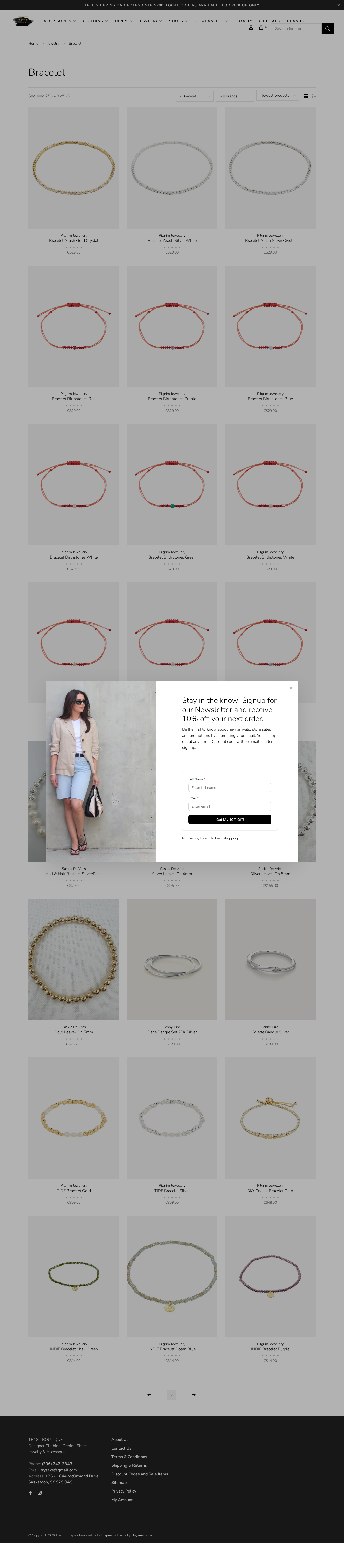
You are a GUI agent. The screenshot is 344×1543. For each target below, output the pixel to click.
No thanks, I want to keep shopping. (210, 838)
